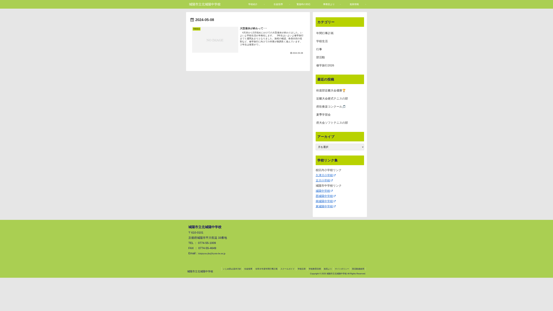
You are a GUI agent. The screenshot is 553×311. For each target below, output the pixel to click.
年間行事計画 (325, 33)
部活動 (320, 57)
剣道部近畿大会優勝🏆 (331, 90)
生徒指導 (248, 269)
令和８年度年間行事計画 (266, 269)
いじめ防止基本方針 (232, 269)
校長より (328, 269)
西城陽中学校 (324, 196)
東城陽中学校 (324, 206)
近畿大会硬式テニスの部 (332, 98)
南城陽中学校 (324, 201)
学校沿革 (302, 269)
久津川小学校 (324, 175)
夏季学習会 (323, 114)
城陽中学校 (323, 190)
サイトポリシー (342, 269)
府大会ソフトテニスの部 (332, 122)
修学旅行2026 (325, 65)
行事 (319, 49)
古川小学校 (323, 180)
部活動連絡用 (358, 269)
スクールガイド (288, 269)
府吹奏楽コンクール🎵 (331, 106)
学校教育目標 (315, 269)
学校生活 (322, 41)
